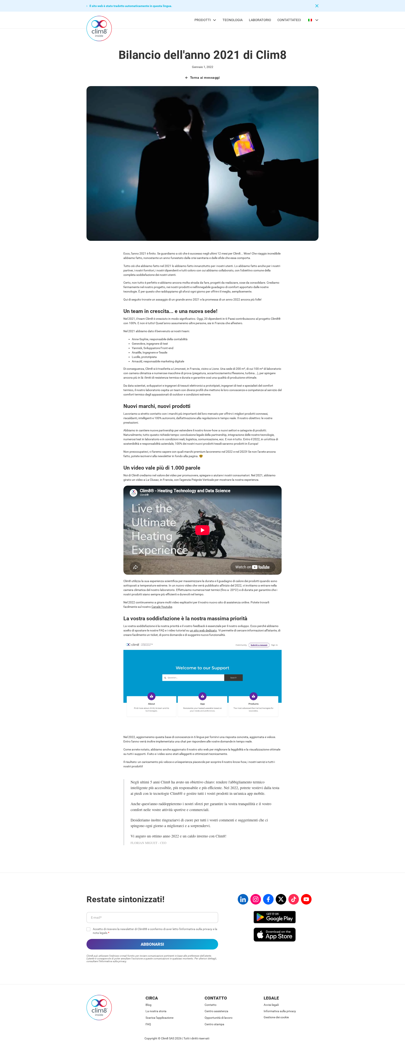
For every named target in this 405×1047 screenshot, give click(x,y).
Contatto (210, 1004)
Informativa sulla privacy (280, 1011)
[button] (165, 6)
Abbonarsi (152, 944)
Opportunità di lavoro (218, 1017)
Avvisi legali (271, 1004)
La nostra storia (156, 1011)
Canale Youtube (161, 606)
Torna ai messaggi (205, 78)
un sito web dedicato (203, 630)
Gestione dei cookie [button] (276, 1017)
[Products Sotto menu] (214, 20)
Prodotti (202, 20)
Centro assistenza (216, 1011)
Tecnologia (233, 20)
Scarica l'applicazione (159, 1017)
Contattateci (289, 20)
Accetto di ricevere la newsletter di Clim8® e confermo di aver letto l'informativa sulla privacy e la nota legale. (155, 931)
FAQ (148, 1024)
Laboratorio (260, 20)
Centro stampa (214, 1024)
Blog (148, 1004)
